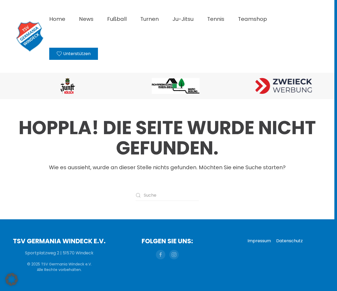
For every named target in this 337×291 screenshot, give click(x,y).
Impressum (259, 241)
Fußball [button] (117, 19)
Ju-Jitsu (183, 19)
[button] (11, 279)
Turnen (149, 19)
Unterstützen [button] (77, 54)
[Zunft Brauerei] (59, 86)
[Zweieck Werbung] (275, 86)
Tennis (215, 19)
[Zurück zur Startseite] (30, 36)
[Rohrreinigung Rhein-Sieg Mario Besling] (167, 86)
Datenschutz (289, 241)
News (86, 19)
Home (57, 19)
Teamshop (252, 19)
